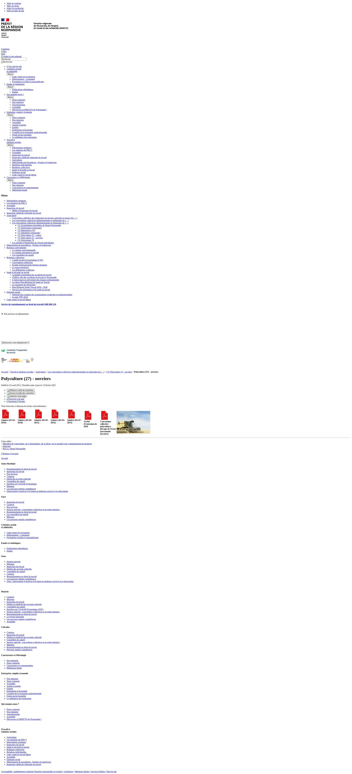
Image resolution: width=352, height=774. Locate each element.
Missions (10, 486)
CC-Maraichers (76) (26, 230)
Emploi (15, 127)
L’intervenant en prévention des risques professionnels (35, 280)
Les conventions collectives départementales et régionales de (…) (40, 220)
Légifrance (68, 771)
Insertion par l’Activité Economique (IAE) (25, 609)
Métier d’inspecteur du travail (25, 210)
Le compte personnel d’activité (25, 252)
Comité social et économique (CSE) (27, 260)
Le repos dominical (20, 267)
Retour (10, 74)
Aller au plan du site (15, 11)
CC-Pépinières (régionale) (29, 233)
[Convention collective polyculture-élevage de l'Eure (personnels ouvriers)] (104, 419)
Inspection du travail (21, 155)
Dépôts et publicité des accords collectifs (24, 604)
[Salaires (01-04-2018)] (22, 417)
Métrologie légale (19, 190)
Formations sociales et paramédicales (28, 82)
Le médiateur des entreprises (24, 137)
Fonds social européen (21, 135)
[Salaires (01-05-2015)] (38, 417)
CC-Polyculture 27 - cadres (29, 235)
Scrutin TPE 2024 (20, 297)
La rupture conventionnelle (23, 250)
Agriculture (17, 160)
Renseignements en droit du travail (22, 469)
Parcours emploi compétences (19, 650)
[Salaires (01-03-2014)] (55, 417)
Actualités (16, 107)
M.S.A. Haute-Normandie (14, 449)
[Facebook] (12, 401)
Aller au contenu (14, 3)
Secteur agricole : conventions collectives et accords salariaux (33, 509)
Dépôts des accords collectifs (19, 569)
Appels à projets (19, 125)
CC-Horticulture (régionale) (30, 228)
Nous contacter (18, 100)
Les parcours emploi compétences (21, 489)
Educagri (7, 446)
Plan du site (112, 771)
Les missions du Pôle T (22, 150)
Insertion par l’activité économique (22, 484)
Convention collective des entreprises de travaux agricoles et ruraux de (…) (44, 218)
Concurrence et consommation (25, 187)
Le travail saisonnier (15, 617)
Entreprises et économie (22, 130)
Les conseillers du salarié (23, 255)
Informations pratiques (21, 147)
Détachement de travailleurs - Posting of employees (34, 162)
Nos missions (18, 102)
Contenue (5, 49)
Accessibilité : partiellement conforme (17, 771)
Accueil (4, 372)
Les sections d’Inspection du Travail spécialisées (33, 243)
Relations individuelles (22, 165)
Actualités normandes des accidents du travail (31, 275)
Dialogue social (19, 172)
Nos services (12, 474)
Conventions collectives (22, 262)
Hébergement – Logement (23, 79)
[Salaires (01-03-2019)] (5, 417)
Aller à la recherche (15, 8)
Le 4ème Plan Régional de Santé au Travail (31, 282)
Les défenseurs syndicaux (23, 270)
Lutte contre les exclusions (23, 77)
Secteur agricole (13, 561)
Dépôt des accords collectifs (19, 479)
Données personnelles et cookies (48, 771)
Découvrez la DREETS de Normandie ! (29, 110)
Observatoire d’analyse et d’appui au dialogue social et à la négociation (37, 491)
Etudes (15, 92)
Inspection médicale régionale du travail (29, 157)
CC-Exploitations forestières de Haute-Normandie (39, 225)
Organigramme (18, 105)
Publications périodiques (22, 89)
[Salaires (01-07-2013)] (71, 417)
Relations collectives (21, 167)
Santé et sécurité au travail (23, 170)
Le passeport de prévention (23, 285)
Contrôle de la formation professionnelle (29, 132)
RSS (3, 54)
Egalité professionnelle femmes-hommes (29, 265)
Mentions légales (82, 771)
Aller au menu (13, 6)
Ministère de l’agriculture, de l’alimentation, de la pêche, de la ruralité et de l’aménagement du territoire (47, 444)
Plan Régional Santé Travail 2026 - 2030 (29, 287)
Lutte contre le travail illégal (24, 175)
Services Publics (98, 771)
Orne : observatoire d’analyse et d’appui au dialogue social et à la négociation (40, 581)
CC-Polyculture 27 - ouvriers (30, 238)
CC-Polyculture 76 (26, 240)
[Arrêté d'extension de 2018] (88, 419)
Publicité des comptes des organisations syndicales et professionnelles (42, 294)
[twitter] (21, 401)
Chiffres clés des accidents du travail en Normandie (34, 277)
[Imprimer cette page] (17, 396)
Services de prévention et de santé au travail (31, 290)
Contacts (10, 476)
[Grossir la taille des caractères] (21, 393)
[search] (14, 59)
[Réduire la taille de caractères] (21, 390)
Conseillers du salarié (16, 481)
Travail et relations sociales (21, 372)
